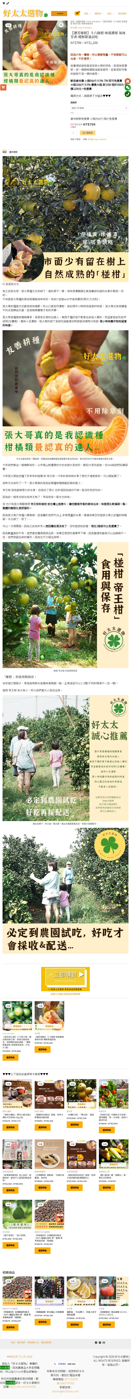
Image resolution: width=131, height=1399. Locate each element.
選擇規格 (10, 1057)
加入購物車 (88, 133)
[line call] (7, 3)
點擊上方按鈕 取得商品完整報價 (65, 994)
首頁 (86, 13)
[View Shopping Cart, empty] (77, 13)
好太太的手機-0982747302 (67, 1381)
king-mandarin (93, 21)
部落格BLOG (33, 1342)
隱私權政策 (46, 1342)
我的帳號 (122, 13)
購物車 (98, 13)
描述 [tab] (5, 152)
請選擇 (73, 102)
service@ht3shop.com (65, 1391)
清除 (72, 113)
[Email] (104, 1342)
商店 (109, 13)
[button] (59, 13)
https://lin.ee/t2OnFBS (22, 1387)
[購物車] (4, 3)
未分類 (73, 27)
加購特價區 (81, 21)
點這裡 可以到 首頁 (21, 1356)
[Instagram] (100, 1342)
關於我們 (21, 1342)
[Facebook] (96, 1342)
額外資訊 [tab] (13, 152)
